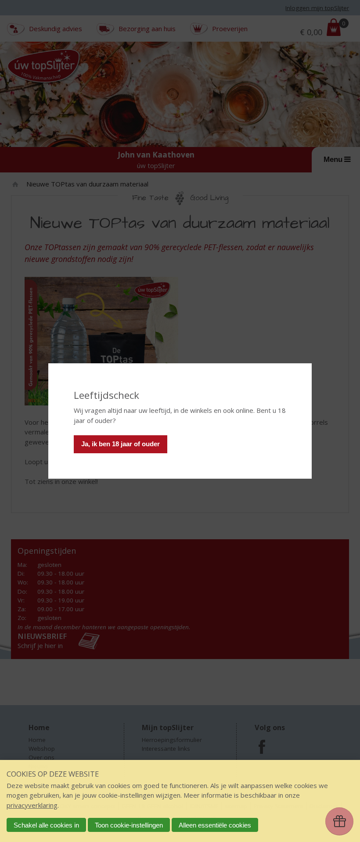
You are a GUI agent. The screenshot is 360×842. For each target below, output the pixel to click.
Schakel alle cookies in (46, 825)
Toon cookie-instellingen (129, 825)
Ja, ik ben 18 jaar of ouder (120, 444)
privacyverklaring (32, 805)
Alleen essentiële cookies (215, 825)
